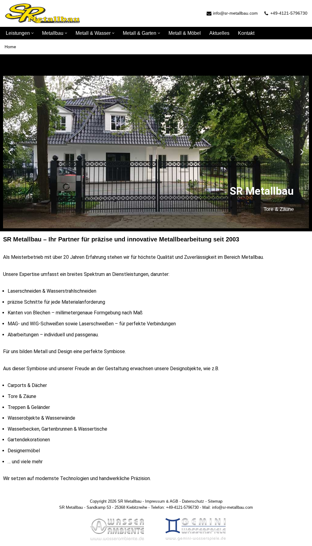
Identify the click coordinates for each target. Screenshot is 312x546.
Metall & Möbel (184, 33)
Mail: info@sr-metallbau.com (227, 507)
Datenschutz (193, 501)
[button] (32, 33)
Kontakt (246, 33)
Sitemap (215, 501)
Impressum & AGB (161, 501)
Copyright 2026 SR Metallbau (115, 501)
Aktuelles (219, 33)
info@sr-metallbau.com (235, 13)
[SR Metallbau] (43, 13)
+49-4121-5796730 (288, 13)
